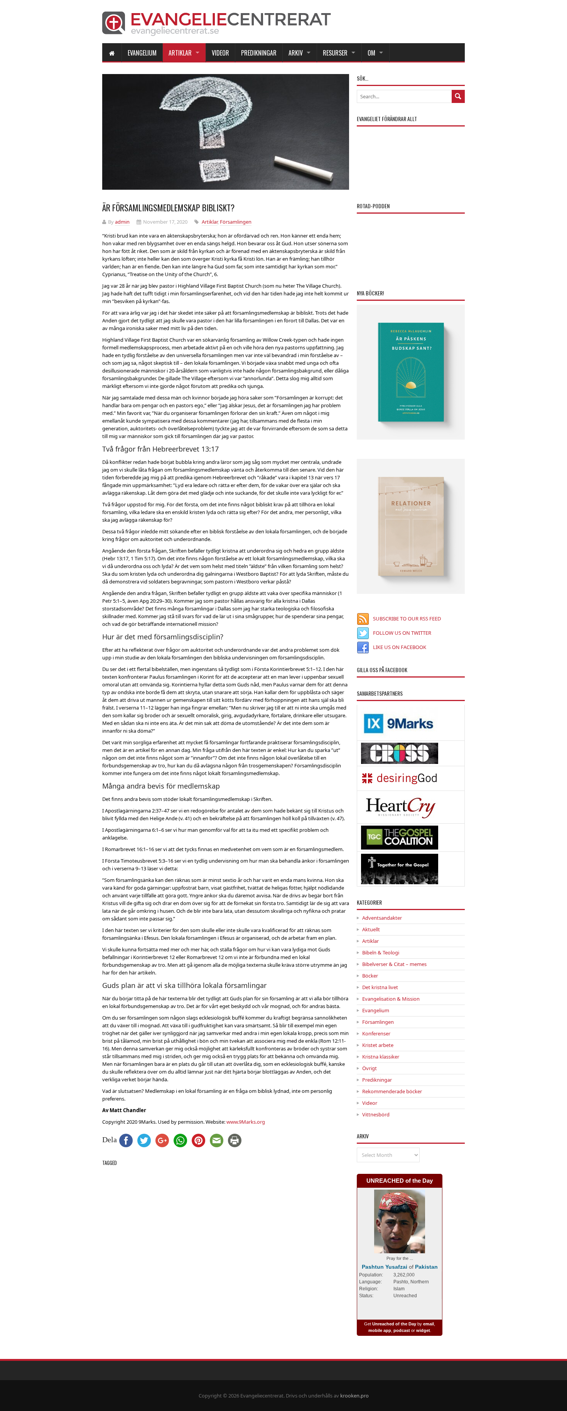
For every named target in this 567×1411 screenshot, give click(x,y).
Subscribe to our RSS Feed (407, 618)
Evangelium (142, 52)
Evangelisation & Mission (391, 998)
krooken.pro (354, 1395)
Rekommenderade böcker (392, 1091)
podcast (401, 1330)
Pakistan (426, 1267)
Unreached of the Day (394, 1324)
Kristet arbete (377, 1045)
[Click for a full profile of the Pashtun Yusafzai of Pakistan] (399, 1249)
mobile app (379, 1330)
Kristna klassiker (380, 1056)
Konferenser (376, 1033)
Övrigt (369, 1068)
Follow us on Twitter (402, 632)
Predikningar (259, 52)
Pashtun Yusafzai (384, 1267)
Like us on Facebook (399, 647)
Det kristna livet (380, 987)
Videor (220, 52)
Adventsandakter (382, 917)
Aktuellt (371, 929)
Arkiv (296, 52)
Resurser (335, 52)
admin (122, 221)
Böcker (370, 975)
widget (423, 1330)
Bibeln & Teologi (380, 952)
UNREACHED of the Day (399, 1180)
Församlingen (235, 221)
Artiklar (180, 52)
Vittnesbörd (376, 1114)
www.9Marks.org (245, 1121)
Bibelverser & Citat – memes (394, 964)
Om (371, 52)
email (428, 1324)
